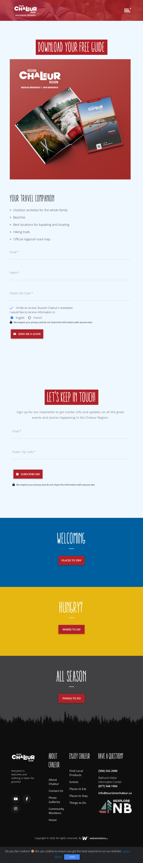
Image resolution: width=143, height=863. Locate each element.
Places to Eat (77, 789)
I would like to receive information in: (32, 312)
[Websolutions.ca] (95, 838)
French (37, 318)
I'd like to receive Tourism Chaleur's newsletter (44, 308)
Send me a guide (28, 334)
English (20, 318)
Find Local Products (76, 773)
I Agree (72, 857)
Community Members (56, 811)
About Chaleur (54, 782)
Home (53, 820)
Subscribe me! (29, 474)
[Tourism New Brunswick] (115, 805)
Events (73, 782)
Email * (14, 252)
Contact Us (56, 791)
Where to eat (72, 629)
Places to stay (71, 560)
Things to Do (77, 803)
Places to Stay (78, 796)
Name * (15, 273)
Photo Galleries (54, 800)
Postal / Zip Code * (21, 293)
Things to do (71, 698)
